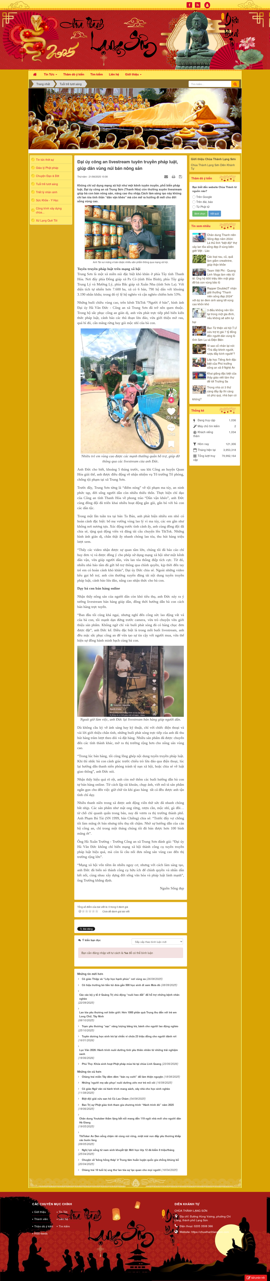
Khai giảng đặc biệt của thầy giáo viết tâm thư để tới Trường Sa (221, 377)
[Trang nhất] (35, 73)
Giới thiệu (40, 1212)
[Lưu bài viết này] (181, 176)
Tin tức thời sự (45, 160)
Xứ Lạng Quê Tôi (46, 220)
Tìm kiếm (64, 1226)
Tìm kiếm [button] (96, 74)
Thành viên (41, 1219)
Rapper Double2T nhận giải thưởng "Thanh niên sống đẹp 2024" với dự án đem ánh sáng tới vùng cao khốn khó (214, 296)
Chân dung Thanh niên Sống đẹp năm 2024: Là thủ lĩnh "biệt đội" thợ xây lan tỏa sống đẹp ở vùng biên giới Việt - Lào (214, 243)
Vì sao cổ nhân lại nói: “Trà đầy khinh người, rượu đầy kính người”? (221, 350)
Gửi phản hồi (258, 1277)
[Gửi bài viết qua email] (166, 176)
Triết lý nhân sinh (46, 192)
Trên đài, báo (204, 202)
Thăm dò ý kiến (43, 1226)
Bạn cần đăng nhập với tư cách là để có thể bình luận (117, 953)
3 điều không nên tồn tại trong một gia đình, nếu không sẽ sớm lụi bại (213, 316)
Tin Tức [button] (49, 74)
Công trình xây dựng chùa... (49, 210)
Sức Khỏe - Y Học (47, 200)
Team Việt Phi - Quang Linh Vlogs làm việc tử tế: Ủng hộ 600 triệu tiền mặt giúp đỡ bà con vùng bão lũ (214, 276)
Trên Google (204, 197)
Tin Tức (63, 1212)
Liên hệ (63, 1219)
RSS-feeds (41, 1233)
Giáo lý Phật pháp (47, 168)
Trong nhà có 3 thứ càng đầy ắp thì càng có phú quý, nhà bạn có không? (214, 393)
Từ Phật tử (203, 207)
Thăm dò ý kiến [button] (73, 74)
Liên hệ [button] (114, 74)
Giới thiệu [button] (132, 74)
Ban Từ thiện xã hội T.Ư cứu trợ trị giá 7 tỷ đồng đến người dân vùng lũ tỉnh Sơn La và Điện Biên (214, 334)
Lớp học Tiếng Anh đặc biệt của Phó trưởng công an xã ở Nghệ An (221, 363)
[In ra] (174, 176)
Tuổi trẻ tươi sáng (47, 184)
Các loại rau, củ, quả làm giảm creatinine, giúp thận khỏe (220, 260)
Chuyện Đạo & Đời (47, 176)
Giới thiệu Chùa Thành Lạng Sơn (213, 159)
